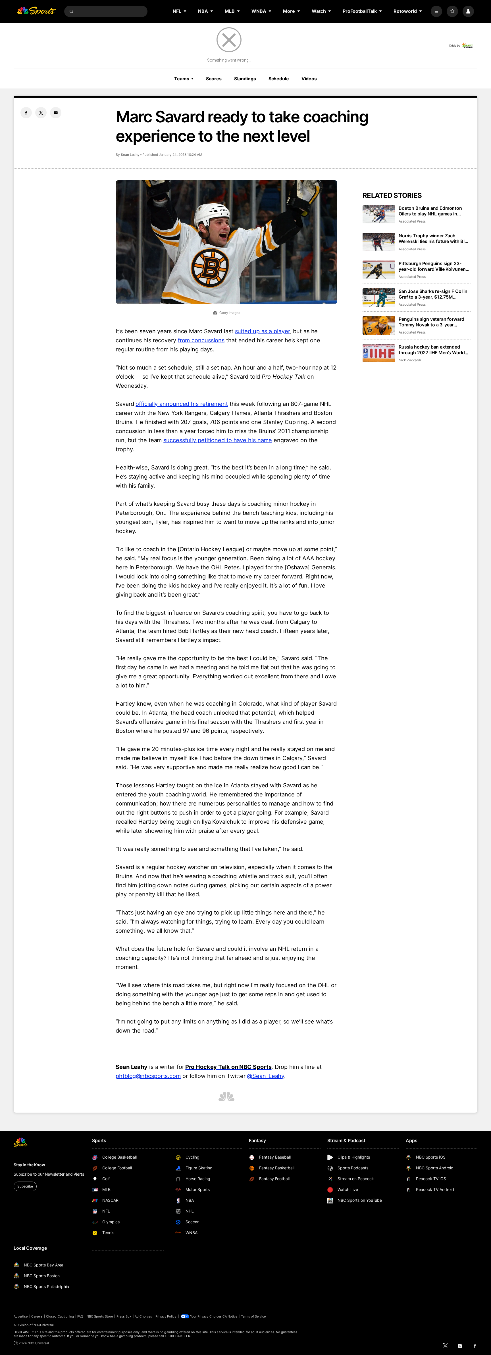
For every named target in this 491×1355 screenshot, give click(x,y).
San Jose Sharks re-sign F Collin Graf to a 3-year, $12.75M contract (433, 294)
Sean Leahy (130, 154)
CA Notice (230, 1316)
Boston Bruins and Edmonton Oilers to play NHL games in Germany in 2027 (430, 211)
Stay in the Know (29, 1164)
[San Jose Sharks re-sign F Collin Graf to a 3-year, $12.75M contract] (379, 297)
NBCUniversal (44, 1325)
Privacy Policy (165, 1316)
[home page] (36, 11)
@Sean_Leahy (265, 1076)
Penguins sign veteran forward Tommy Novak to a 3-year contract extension (431, 322)
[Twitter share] (41, 112)
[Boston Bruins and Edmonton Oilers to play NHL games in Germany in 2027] (379, 214)
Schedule (279, 78)
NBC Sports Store (100, 1316)
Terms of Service (253, 1316)
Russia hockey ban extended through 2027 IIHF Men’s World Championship (432, 349)
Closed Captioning (60, 1316)
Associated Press (412, 221)
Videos (309, 78)
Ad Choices (143, 1316)
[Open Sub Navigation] (185, 11)
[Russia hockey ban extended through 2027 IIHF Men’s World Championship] (379, 353)
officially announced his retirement (182, 403)
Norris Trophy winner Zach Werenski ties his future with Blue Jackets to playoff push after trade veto (434, 238)
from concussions (201, 340)
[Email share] (55, 112)
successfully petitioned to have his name (217, 440)
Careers (37, 1316)
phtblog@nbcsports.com (148, 1076)
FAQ (80, 1316)
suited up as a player (262, 331)
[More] (436, 11)
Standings (245, 78)
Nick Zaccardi (410, 360)
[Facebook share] (26, 112)
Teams (181, 78)
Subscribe (25, 1186)
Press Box (124, 1316)
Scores (213, 78)
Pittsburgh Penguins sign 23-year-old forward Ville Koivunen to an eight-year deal (432, 266)
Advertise (21, 1316)
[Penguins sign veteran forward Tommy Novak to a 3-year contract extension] (379, 325)
